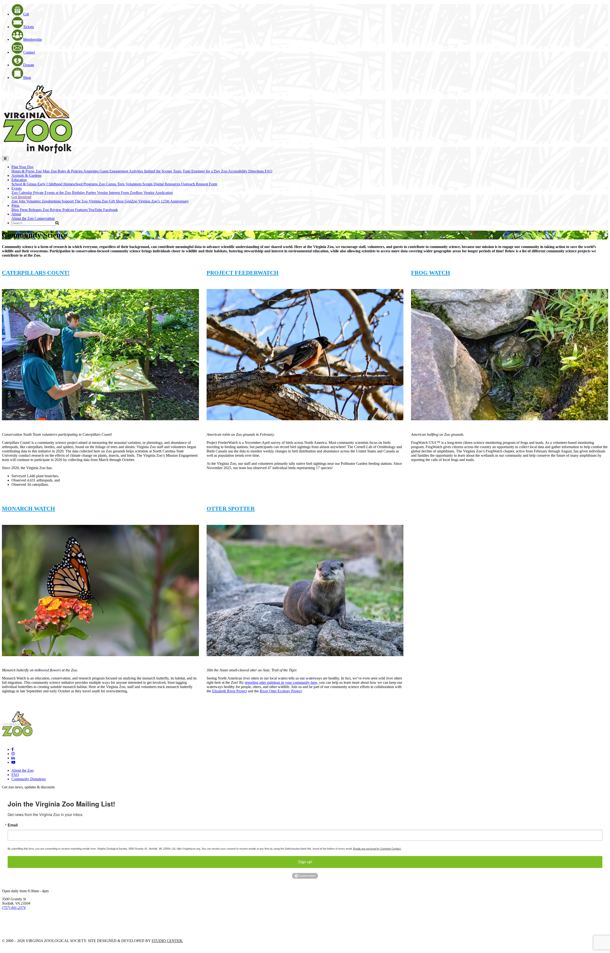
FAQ (268, 171)
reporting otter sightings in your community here (281, 682)
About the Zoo (23, 218)
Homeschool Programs (81, 184)
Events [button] (16, 188)
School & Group (24, 184)
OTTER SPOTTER (231, 509)
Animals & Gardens (26, 175)
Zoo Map (43, 171)
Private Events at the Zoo (52, 193)
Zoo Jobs (18, 201)
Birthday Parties (84, 193)
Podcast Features (75, 210)
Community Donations (28, 779)
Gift (26, 14)
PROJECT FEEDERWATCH (243, 273)
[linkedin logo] (13, 758)
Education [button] (19, 180)
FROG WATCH (430, 273)
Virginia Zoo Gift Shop (107, 201)
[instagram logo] (13, 754)
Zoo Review (52, 210)
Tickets (28, 27)
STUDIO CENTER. (167, 941)
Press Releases (31, 210)
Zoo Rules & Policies (67, 171)
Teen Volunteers (129, 184)
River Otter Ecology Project (281, 691)
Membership (32, 39)
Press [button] (15, 205)
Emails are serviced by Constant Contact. (377, 848)
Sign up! (305, 862)
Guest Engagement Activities (122, 171)
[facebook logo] (12, 749)
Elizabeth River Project (229, 691)
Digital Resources (167, 184)
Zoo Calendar (22, 193)
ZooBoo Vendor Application (151, 193)
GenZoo (131, 201)
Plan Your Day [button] (22, 167)
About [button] (16, 214)
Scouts (147, 184)
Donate (28, 65)
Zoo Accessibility (234, 171)
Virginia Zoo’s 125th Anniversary (163, 201)
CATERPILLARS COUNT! (36, 273)
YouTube (95, 210)
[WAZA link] (17, 921)
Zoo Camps (108, 184)
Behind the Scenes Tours (163, 171)
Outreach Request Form (199, 184)
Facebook (110, 210)
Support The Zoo (75, 201)
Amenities (91, 171)
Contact (29, 52)
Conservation (45, 218)
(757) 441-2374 (13, 908)
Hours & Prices (23, 171)
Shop (27, 78)
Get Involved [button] (21, 197)
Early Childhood (50, 184)
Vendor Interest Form (113, 193)
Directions (256, 171)
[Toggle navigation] (5, 158)
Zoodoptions (52, 201)
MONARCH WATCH (28, 509)
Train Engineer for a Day (202, 171)
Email (13, 825)
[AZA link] (16, 933)
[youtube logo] (13, 762)
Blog (15, 210)
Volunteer (34, 201)
